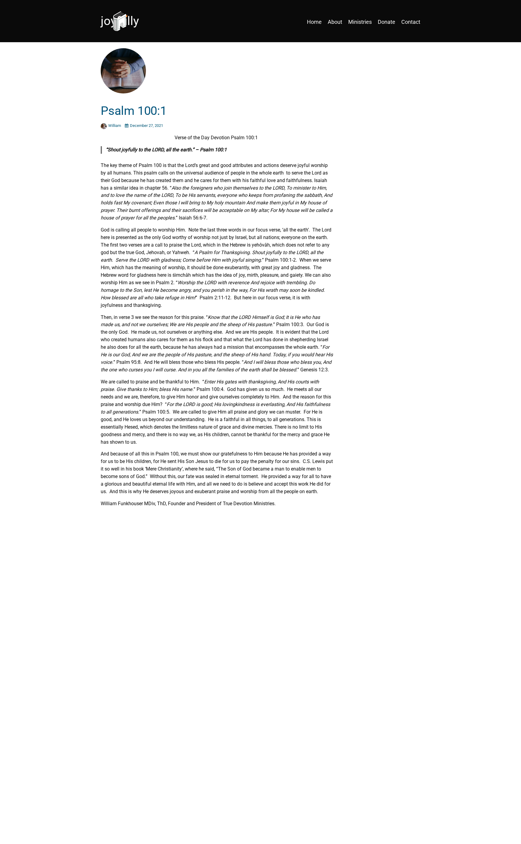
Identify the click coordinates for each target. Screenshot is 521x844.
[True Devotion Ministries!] (140, 22)
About (335, 22)
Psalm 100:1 (134, 111)
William (115, 125)
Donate (386, 22)
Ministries (360, 22)
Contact (410, 22)
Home (314, 22)
